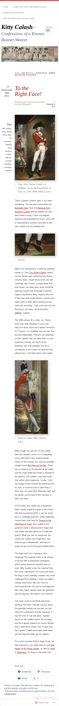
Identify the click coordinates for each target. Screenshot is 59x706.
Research (27, 104)
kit (10, 138)
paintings (8, 164)
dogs (9, 135)
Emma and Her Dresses (13, 13)
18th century (6, 128)
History (18, 104)
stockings (7, 167)
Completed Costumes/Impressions (29, 7)
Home (5, 7)
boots (4, 132)
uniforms (8, 171)
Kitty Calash (17, 27)
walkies (18, 313)
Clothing (41, 102)
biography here (21, 208)
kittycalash (29, 102)
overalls (8, 161)
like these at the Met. (37, 465)
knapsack (7, 141)
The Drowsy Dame (37, 272)
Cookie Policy (10, 694)
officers (8, 158)
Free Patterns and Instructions (18, 18)
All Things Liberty (31, 649)
